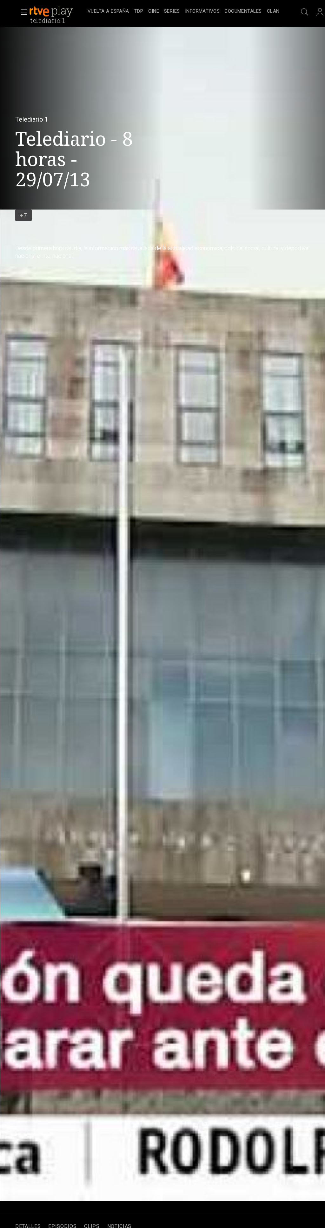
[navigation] (183, 11)
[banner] (57, 11)
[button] (22, 12)
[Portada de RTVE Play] (51, 11)
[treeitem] (108, 11)
